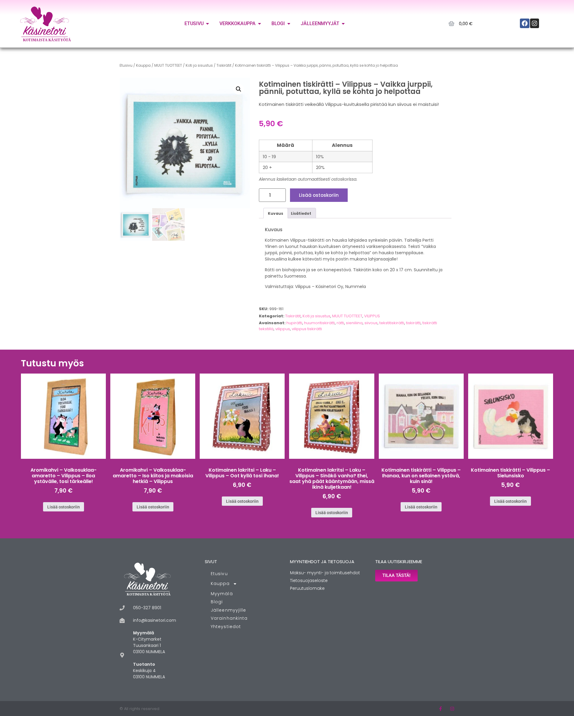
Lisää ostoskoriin (319, 195)
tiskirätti (413, 323)
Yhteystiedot (226, 627)
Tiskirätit (223, 65)
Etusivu (126, 65)
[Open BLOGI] (288, 23)
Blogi (217, 602)
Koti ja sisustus (199, 65)
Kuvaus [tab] (275, 213)
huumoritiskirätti (319, 323)
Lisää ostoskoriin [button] (63, 507)
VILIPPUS (372, 316)
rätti (340, 323)
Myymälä (222, 594)
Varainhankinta (229, 618)
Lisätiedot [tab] (301, 213)
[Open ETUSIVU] (207, 23)
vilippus (282, 329)
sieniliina (354, 323)
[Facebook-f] (440, 708)
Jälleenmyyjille (228, 610)
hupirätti (294, 323)
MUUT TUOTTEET (168, 65)
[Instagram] (452, 708)
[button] (238, 89)
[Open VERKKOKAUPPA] (259, 23)
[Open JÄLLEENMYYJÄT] (343, 23)
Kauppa (143, 65)
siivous (371, 323)
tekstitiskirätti (391, 323)
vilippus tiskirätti (307, 329)
